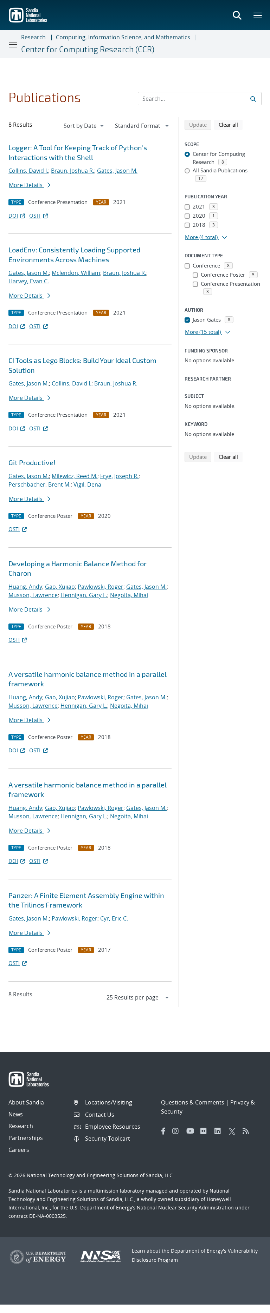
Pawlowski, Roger (100, 586)
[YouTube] (191, 1131)
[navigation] (84, 126)
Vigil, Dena (87, 484)
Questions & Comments (192, 1102)
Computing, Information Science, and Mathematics (123, 37)
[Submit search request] (253, 98)
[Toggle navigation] (13, 44)
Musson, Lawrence (33, 595)
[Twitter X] (234, 1131)
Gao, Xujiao (60, 586)
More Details (26, 185)
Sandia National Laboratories (42, 1190)
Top (249, 1305)
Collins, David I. (28, 170)
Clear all (231, 124)
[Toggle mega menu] (258, 15)
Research (33, 37)
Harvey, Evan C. (28, 281)
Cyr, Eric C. (114, 918)
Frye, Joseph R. (119, 476)
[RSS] (248, 1131)
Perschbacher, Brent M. (39, 484)
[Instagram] (177, 1131)
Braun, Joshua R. (72, 170)
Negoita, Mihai (129, 595)
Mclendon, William (76, 273)
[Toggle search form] (237, 15)
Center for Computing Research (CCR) (87, 49)
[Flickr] (205, 1131)
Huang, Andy (25, 586)
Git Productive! (31, 462)
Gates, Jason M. (117, 170)
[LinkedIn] (219, 1131)
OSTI (34, 215)
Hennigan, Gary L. (83, 595)
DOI (13, 215)
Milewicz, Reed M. (74, 476)
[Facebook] (163, 1131)
